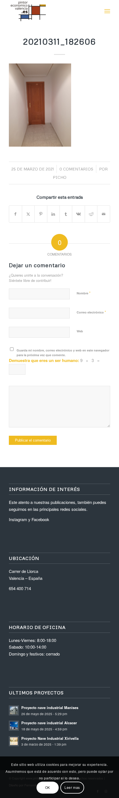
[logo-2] (49, 11)
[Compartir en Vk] (78, 214)
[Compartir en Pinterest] (41, 214)
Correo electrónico (91, 312)
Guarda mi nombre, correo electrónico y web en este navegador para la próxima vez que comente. (63, 352)
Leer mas (72, 787)
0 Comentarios (76, 169)
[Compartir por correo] (103, 214)
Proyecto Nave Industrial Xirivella (50, 738)
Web (80, 331)
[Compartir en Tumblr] (66, 214)
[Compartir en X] (28, 214)
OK (47, 787)
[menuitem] (107, 11)
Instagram (18, 519)
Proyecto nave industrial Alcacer (49, 722)
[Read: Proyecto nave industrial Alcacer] (14, 726)
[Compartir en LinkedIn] (53, 214)
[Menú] (107, 11)
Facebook (40, 519)
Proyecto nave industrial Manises (49, 707)
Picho (59, 177)
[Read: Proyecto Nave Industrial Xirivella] (14, 741)
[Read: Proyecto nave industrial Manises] (14, 710)
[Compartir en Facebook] (15, 214)
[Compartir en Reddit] (91, 214)
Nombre (83, 292)
